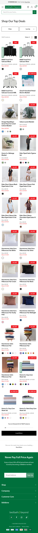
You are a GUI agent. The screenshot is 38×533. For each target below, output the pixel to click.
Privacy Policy (25, 526)
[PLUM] (15, 384)
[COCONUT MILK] (3, 100)
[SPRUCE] (10, 131)
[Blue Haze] (23, 353)
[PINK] (21, 194)
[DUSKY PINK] (3, 322)
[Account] (32, 7)
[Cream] (5, 353)
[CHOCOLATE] (21, 227)
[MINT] (23, 384)
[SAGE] (28, 162)
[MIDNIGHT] (21, 320)
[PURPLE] (28, 384)
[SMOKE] (8, 131)
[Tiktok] (26, 517)
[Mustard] (28, 353)
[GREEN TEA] (3, 162)
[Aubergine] (21, 353)
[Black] (3, 353)
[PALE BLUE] (3, 225)
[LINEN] (5, 131)
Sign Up (30, 475)
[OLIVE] (13, 384)
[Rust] (33, 353)
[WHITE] (21, 100)
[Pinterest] (11, 517)
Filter (10, 29)
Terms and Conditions (14, 526)
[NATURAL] (8, 384)
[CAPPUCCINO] (21, 384)
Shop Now (27, 2)
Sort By (28, 29)
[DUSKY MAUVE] (21, 418)
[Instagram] (21, 517)
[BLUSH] (23, 162)
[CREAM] (3, 289)
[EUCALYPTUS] (21, 129)
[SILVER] (21, 69)
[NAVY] (26, 162)
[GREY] (23, 129)
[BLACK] (3, 69)
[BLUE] (3, 131)
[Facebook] (16, 517)
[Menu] (3, 7)
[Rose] (31, 353)
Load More (19, 433)
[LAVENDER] (5, 384)
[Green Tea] (26, 353)
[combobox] (16, 12)
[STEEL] (3, 387)
